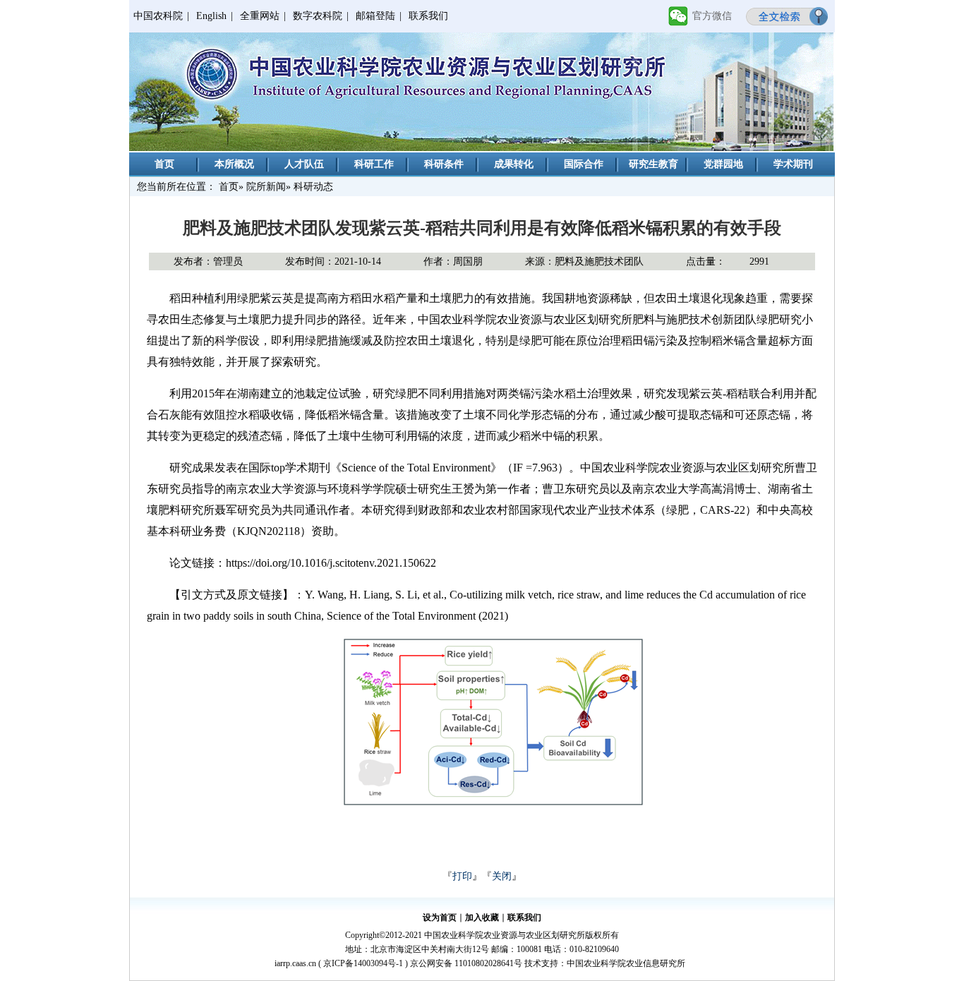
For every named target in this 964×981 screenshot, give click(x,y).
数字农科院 (317, 16)
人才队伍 (304, 164)
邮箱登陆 (375, 16)
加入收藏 (482, 917)
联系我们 (428, 16)
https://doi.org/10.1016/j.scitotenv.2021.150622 (331, 563)
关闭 (502, 876)
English (211, 16)
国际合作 (583, 164)
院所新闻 (266, 186)
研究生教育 (653, 164)
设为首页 (440, 917)
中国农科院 (158, 16)
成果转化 (514, 164)
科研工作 (374, 164)
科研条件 (444, 164)
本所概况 (234, 164)
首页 (164, 164)
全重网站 (259, 16)
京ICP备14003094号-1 (363, 963)
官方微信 (712, 16)
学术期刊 (793, 164)
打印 (462, 876)
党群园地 (723, 164)
